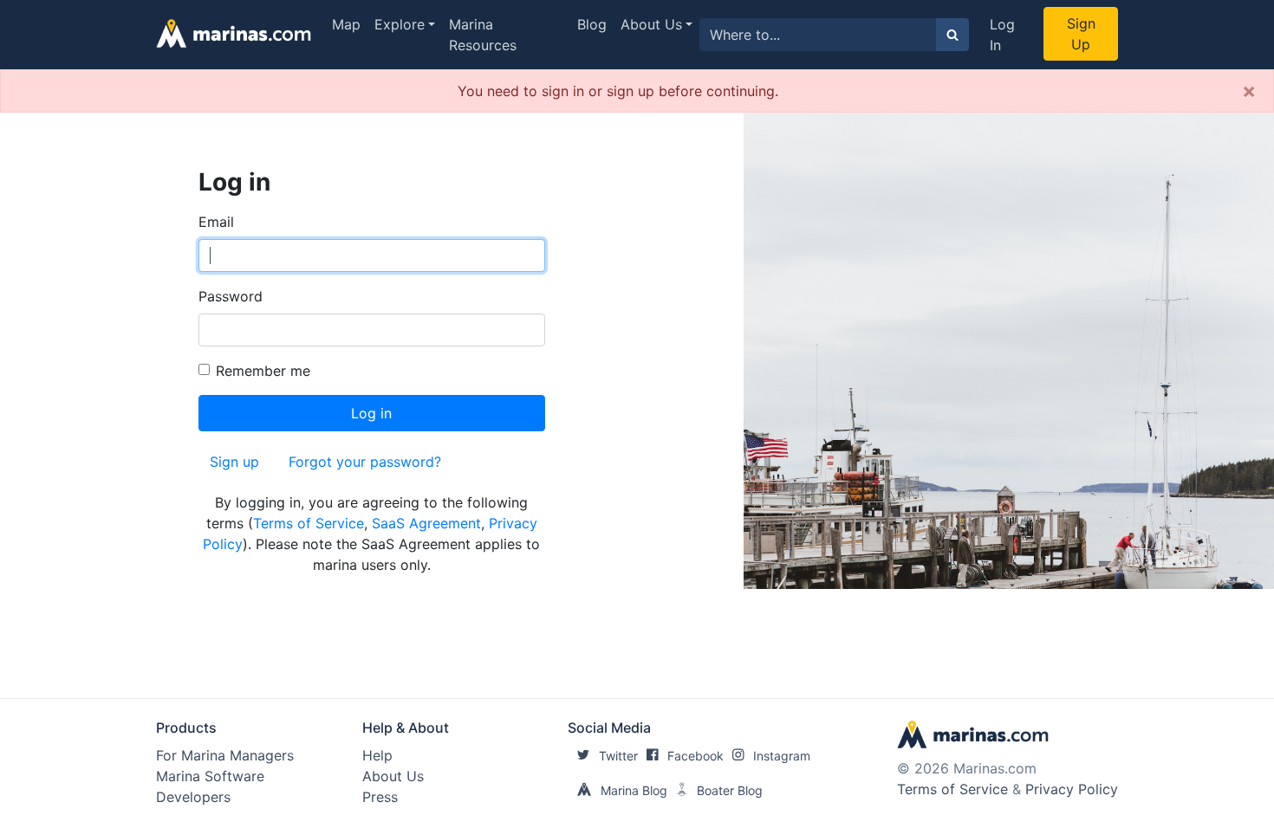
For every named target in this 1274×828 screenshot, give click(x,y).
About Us (651, 24)
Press (380, 796)
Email (216, 221)
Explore (399, 24)
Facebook (695, 755)
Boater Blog (730, 790)
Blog (592, 24)
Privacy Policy (1071, 789)
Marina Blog (634, 790)
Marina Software (210, 776)
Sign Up (1081, 34)
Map (346, 24)
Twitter (618, 755)
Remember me (263, 370)
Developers (193, 796)
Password (230, 296)
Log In (1002, 35)
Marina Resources (483, 35)
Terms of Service (308, 523)
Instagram (781, 755)
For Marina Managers (225, 755)
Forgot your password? (365, 461)
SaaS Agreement (426, 523)
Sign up (234, 461)
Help (377, 755)
